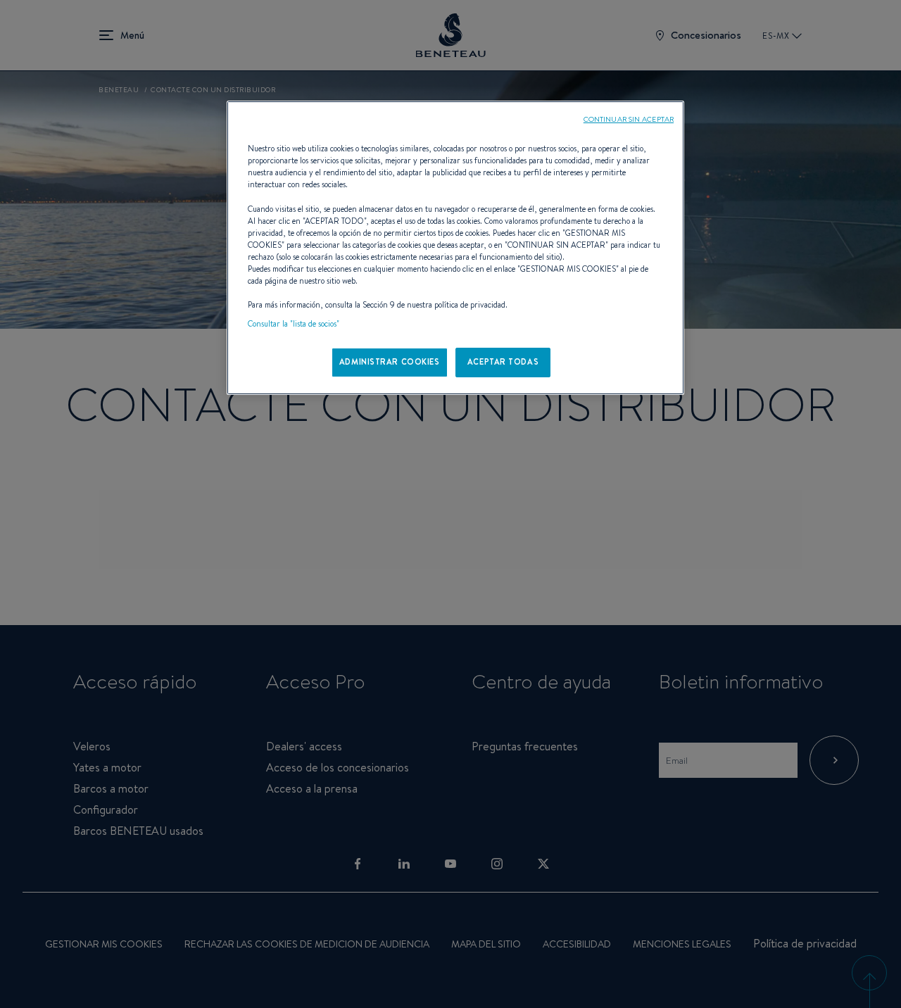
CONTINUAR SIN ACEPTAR (629, 119)
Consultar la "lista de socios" (293, 323)
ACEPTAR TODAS (502, 361)
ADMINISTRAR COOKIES (389, 361)
